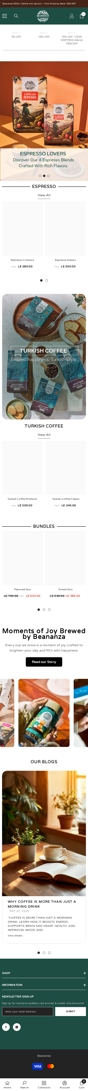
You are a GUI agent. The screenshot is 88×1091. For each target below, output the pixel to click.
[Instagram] (17, 1027)
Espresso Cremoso (22, 260)
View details (15, 935)
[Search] (16, 15)
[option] (44, 121)
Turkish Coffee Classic (66, 499)
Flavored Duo (22, 589)
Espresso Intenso (65, 260)
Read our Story (44, 662)
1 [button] (40, 176)
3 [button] (48, 176)
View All (44, 195)
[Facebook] (6, 1027)
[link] (44, 356)
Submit (70, 1011)
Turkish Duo (65, 589)
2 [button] (44, 176)
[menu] (4, 15)
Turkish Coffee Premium (22, 499)
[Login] (72, 16)
